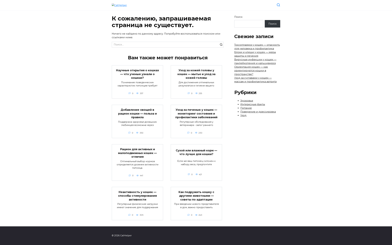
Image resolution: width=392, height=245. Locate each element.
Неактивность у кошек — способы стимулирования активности (137, 195)
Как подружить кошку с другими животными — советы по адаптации (196, 195)
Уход (243, 115)
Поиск (238, 16)
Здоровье (246, 100)
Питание (246, 108)
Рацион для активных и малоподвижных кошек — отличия (137, 153)
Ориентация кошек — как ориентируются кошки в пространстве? (251, 70)
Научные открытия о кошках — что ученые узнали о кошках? (137, 74)
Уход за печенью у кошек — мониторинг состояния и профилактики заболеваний (196, 113)
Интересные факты (252, 104)
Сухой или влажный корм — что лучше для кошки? (196, 152)
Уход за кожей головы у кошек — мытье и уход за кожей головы (196, 74)
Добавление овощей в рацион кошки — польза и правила (137, 113)
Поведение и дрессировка (258, 111)
